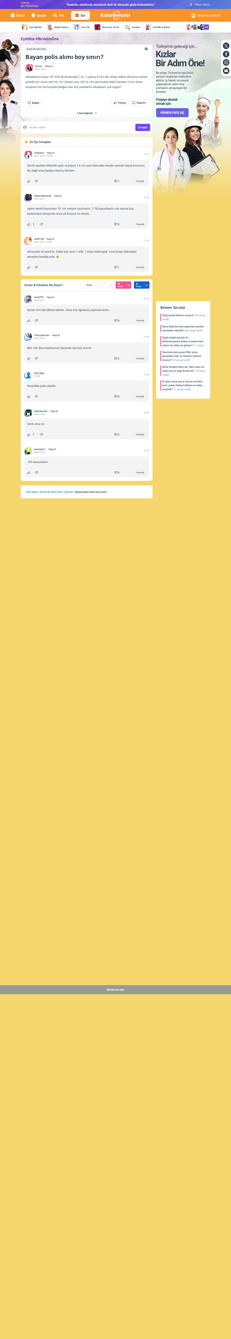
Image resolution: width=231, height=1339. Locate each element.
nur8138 (39, 238)
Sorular (69, 491)
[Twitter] (226, 46)
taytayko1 (39, 449)
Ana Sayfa (32, 491)
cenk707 (39, 297)
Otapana (39, 152)
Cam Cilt (85, 27)
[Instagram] (226, 62)
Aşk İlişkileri (35, 27)
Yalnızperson (41, 335)
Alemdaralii (40, 411)
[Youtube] (226, 71)
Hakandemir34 (42, 195)
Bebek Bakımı (61, 27)
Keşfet (41, 15)
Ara (61, 15)
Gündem (136, 27)
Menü (20, 15)
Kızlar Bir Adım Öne (36, 49)
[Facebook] (226, 54)
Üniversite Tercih (110, 27)
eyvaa (38, 66)
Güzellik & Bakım (161, 27)
